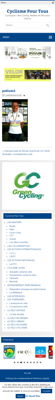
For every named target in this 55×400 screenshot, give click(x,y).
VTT (11, 235)
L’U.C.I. (12, 253)
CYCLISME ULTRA (16, 268)
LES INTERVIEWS (16, 296)
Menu (3, 3)
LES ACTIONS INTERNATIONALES (24, 249)
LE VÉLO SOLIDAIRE (17, 324)
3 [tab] (21, 362)
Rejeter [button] (20, 396)
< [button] (6, 351)
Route (12, 226)
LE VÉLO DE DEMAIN (17, 318)
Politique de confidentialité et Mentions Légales (27, 379)
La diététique (15, 292)
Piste (11, 229)
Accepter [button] (46, 391)
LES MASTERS (14, 222)
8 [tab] (37, 362)
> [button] (49, 351)
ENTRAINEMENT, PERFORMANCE (24, 285)
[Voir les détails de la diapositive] (9, 352)
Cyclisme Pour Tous (27, 11)
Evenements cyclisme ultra (22, 275)
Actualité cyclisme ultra (20, 272)
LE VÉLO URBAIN (15, 321)
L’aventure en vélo (18, 303)
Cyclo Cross (15, 232)
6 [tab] (31, 362)
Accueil (27, 373)
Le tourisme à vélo (18, 306)
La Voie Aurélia (16, 314)
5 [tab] (27, 362)
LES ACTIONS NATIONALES (21, 260)
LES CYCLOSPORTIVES (18, 246)
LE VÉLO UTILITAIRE (17, 327)
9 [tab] (40, 362)
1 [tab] (14, 362)
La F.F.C (13, 264)
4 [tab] (24, 362)
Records (13, 281)
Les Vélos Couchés (18, 242)
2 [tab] (18, 362)
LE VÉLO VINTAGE (16, 310)
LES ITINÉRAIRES (15, 299)
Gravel (12, 239)
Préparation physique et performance (27, 289)
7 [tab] (34, 362)
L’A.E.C (12, 256)
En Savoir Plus (33, 396)
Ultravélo (13, 278)
